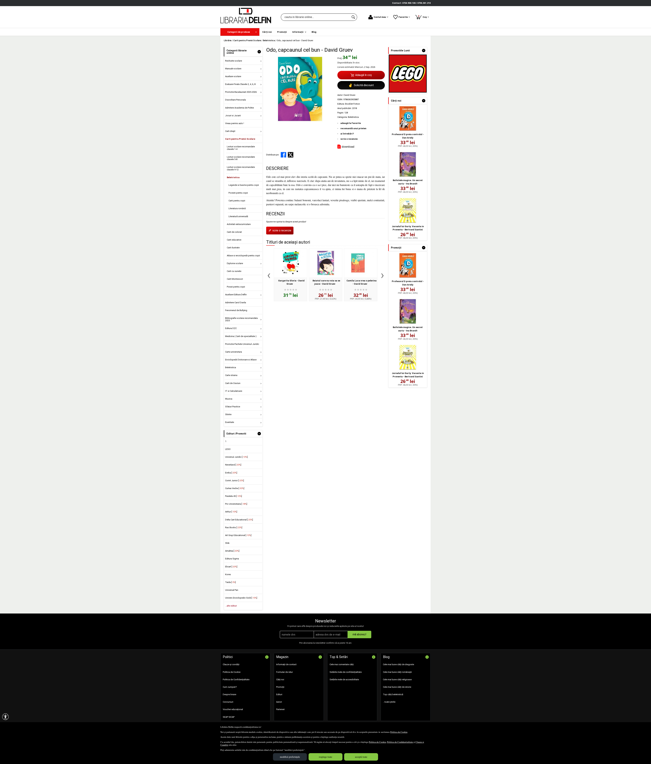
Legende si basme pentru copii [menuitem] (244, 185)
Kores (228, 574)
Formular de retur (284, 672)
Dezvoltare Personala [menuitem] (235, 99)
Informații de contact (286, 664)
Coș (423, 16)
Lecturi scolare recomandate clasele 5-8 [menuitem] (241, 158)
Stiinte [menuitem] (228, 414)
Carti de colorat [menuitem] (234, 232)
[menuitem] (239, 32)
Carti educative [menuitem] (234, 240)
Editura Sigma (232, 558)
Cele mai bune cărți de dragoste (398, 664)
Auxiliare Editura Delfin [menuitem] (236, 294)
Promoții (280, 687)
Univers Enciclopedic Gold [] (241, 598)
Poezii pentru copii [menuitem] (236, 286)
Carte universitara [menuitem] (233, 352)
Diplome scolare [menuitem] (235, 263)
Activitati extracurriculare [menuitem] (239, 224)
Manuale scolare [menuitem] (233, 68)
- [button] (259, 51)
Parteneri (280, 709)
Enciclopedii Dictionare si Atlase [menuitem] (241, 359)
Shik (227, 543)
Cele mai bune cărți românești (397, 672)
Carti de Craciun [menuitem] (232, 383)
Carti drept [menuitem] (230, 131)
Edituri (279, 694)
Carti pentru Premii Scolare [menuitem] (240, 139)
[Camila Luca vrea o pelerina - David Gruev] (360, 263)
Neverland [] (233, 464)
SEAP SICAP (228, 717)
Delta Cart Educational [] (239, 519)
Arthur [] (231, 511)
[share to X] (290, 154)
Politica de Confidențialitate (400, 741)
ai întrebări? (347, 133)
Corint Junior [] (234, 480)
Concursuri (228, 702)
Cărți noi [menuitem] (267, 32)
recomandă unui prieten (353, 128)
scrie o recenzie (349, 139)
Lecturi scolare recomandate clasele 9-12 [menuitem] (241, 168)
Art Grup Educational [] (238, 535)
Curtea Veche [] (234, 488)
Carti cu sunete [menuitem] (234, 271)
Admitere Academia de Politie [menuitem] (239, 107)
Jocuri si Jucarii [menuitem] (233, 115)
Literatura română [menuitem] (237, 208)
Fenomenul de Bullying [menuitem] (236, 310)
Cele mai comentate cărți (342, 664)
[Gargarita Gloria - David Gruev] (290, 263)
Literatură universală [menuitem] (238, 216)
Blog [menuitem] (314, 32)
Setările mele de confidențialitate (346, 672)
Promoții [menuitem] (282, 32)
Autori (279, 702)
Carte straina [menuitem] (231, 375)
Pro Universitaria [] (236, 504)
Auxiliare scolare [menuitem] (233, 76)
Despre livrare (229, 694)
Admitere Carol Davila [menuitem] (235, 302)
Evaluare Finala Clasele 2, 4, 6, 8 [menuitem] (240, 84)
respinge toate (325, 756)
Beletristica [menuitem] (233, 177)
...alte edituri (231, 605)
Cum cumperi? (230, 687)
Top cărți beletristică (393, 694)
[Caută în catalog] (353, 17)
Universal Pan (231, 590)
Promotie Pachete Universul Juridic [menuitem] (242, 344)
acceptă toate (361, 756)
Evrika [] (231, 472)
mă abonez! (359, 634)
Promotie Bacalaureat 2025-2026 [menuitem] (241, 92)
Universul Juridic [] (236, 457)
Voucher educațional (233, 709)
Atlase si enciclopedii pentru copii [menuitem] (243, 255)
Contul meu (380, 17)
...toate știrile (389, 702)
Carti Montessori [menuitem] (235, 279)
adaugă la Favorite (350, 123)
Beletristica (353, 117)
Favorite (403, 17)
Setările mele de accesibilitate (344, 679)
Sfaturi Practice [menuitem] (232, 406)
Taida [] (230, 582)
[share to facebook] (283, 154)
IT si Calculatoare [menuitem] (233, 391)
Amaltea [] (232, 551)
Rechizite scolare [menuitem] (233, 60)
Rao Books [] (233, 527)
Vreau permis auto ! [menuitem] (234, 123)
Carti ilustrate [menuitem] (233, 247)
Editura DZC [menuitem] (231, 328)
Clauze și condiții (231, 664)
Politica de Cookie (398, 731)
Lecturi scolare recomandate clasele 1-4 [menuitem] (241, 147)
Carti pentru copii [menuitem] (237, 200)
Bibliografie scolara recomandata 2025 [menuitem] (241, 319)
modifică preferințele (290, 756)
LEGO (228, 449)
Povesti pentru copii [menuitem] (238, 193)
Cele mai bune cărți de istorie (397, 687)
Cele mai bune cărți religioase (397, 679)
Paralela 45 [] (233, 496)
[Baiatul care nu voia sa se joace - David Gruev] (325, 263)
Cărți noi (280, 679)
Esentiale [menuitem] (229, 422)
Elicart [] (231, 566)
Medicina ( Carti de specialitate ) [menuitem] (241, 336)
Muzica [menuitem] (228, 399)
